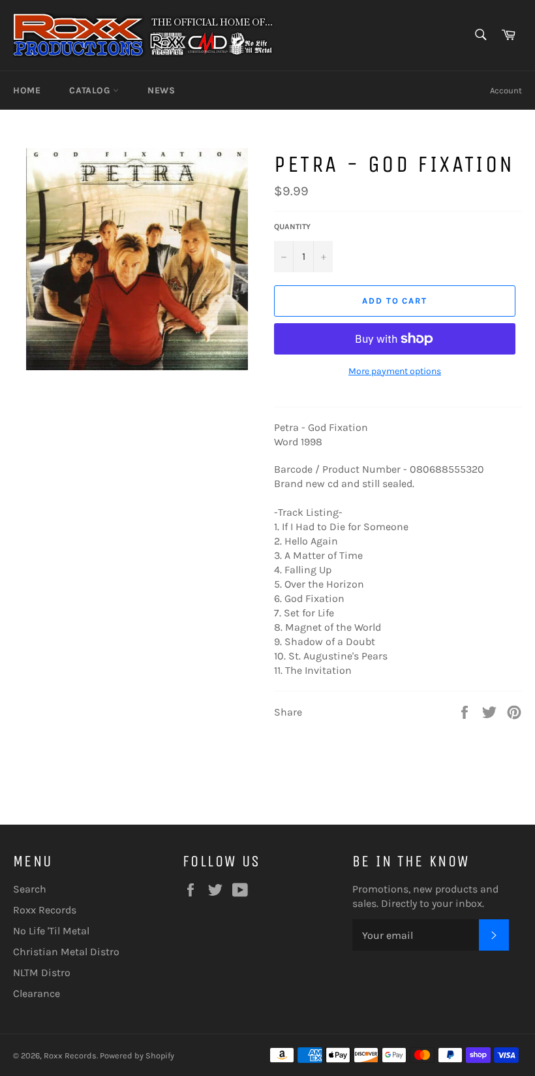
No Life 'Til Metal (51, 931)
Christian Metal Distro (66, 951)
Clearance (36, 993)
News (161, 90)
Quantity (292, 226)
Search (29, 889)
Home (26, 90)
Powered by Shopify (137, 1055)
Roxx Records (44, 910)
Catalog (91, 90)
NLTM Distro (41, 972)
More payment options (394, 371)
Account (506, 90)
